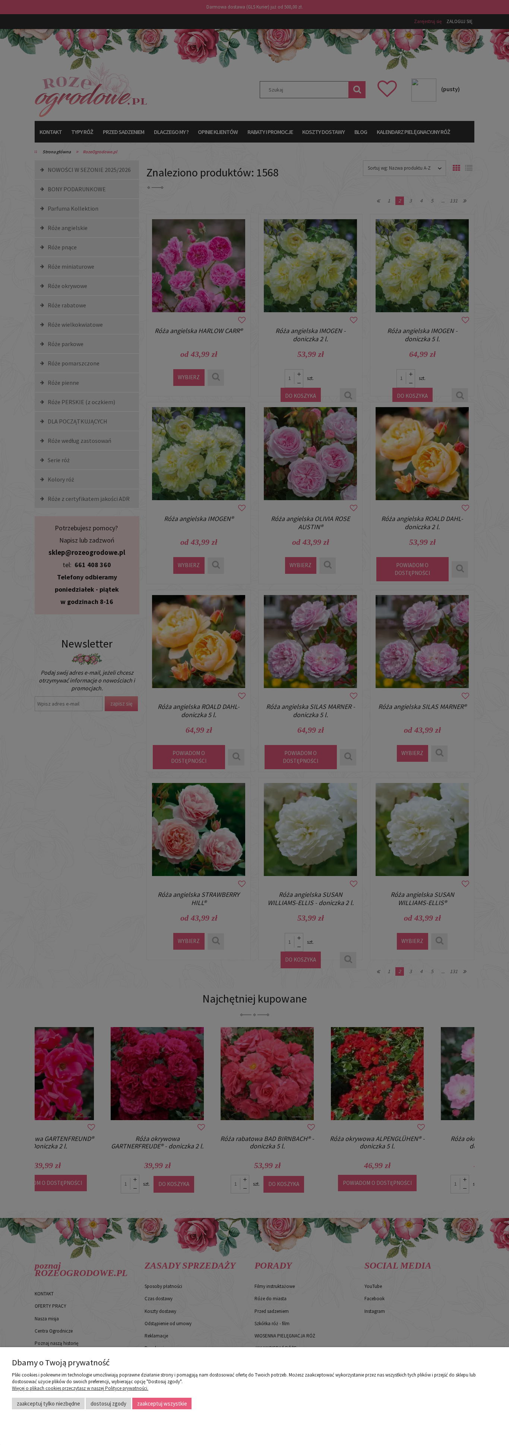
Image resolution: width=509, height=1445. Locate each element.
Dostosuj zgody (108, 1403)
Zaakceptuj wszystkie (162, 1403)
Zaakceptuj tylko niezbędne (48, 1403)
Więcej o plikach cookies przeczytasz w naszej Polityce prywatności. (80, 1388)
